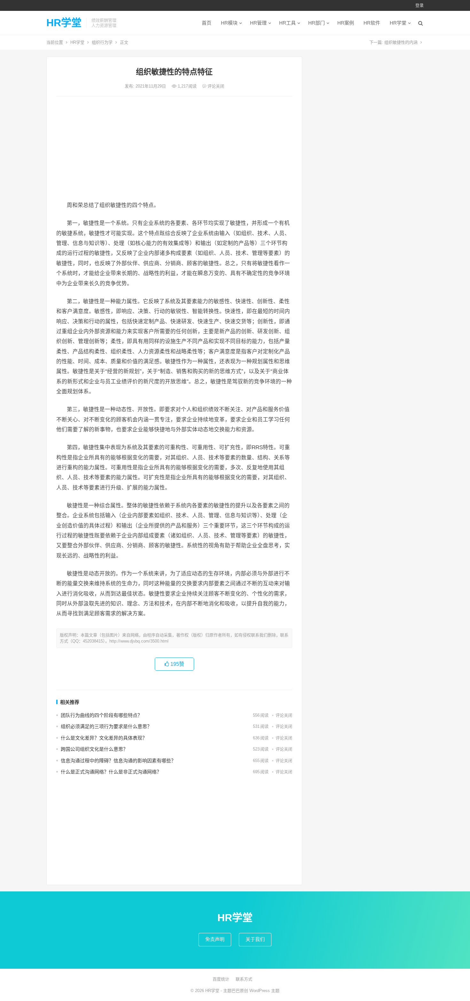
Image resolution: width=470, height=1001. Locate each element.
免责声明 (214, 939)
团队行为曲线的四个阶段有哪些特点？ (101, 715)
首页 (206, 23)
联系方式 (244, 979)
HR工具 (287, 23)
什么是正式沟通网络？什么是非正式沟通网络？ (111, 771)
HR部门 (316, 23)
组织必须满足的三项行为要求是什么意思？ (106, 726)
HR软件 (372, 23)
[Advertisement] (174, 149)
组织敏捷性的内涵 (401, 42)
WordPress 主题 (264, 990)
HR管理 (258, 23)
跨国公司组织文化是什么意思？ (94, 749)
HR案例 (345, 23)
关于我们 (255, 939)
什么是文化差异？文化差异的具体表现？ (104, 738)
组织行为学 (102, 42)
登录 (419, 5)
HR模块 (229, 23)
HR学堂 (64, 22)
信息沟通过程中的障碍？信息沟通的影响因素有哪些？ (118, 760)
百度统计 (221, 979)
